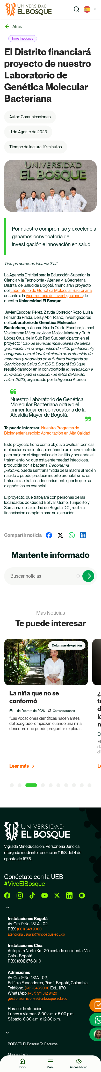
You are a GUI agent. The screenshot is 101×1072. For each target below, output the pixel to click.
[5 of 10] (51, 785)
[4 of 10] (43, 785)
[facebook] (7, 895)
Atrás (17, 26)
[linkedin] (69, 895)
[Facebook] (49, 535)
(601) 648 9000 (29, 929)
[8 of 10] (74, 785)
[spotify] (82, 895)
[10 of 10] (89, 785)
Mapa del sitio (19, 1055)
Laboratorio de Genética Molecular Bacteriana (51, 290)
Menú (50, 1067)
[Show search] (76, 9)
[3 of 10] (31, 785)
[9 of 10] (82, 785)
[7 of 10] (66, 785)
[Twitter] (60, 535)
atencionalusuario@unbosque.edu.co (36, 934)
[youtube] (44, 895)
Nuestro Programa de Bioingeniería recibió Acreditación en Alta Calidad (47, 430)
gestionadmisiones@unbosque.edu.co (37, 998)
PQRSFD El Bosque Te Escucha (32, 1044)
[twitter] (57, 895)
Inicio (22, 1067)
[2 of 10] (19, 785)
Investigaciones (22, 38)
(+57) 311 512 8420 (42, 993)
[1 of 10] (12, 785)
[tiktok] (32, 895)
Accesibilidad (79, 1067)
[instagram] (20, 895)
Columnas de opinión (67, 645)
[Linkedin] (83, 535)
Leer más (19, 766)
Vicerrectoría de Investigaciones (54, 295)
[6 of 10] (58, 785)
